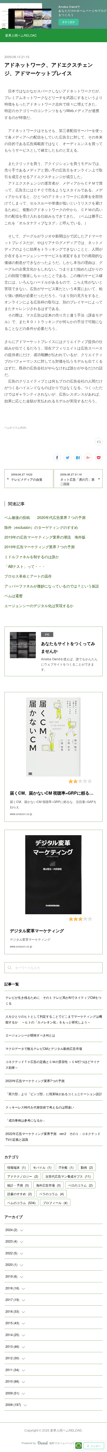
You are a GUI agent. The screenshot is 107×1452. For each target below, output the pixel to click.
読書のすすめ (19, 1193)
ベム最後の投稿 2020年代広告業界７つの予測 (44, 517)
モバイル (42, 1167)
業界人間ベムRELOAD (20, 35)
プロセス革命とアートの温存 (28, 576)
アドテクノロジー (22, 1176)
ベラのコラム (51, 1193)
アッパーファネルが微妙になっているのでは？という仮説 (51, 586)
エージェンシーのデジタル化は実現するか (38, 605)
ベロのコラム (80, 1185)
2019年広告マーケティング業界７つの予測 (39, 546)
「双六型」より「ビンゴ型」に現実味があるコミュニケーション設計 (53, 1093)
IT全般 (66, 1167)
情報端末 (16, 1167)
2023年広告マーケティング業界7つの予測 (34, 1080)
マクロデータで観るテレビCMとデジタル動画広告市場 (43, 1048)
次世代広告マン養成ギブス (68, 1176)
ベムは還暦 (13, 595)
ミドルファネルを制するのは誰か (31, 556)
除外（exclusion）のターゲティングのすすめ (41, 527)
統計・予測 (18, 1185)
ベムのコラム (21, 1202)
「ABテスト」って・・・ (24, 566)
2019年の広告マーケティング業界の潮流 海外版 (44, 537)
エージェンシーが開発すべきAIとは (30, 1035)
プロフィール (55, 1202)
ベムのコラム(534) (15, 427)
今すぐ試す (68, 22)
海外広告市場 (48, 1185)
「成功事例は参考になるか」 (25, 1120)
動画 (87, 1167)
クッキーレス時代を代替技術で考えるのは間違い (39, 1107)
